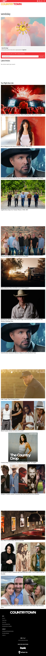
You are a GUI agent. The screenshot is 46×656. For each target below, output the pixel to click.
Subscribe (41, 56)
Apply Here (24, 49)
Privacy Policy (4, 620)
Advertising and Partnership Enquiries (8, 631)
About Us (3, 618)
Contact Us (3, 635)
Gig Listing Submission (5, 633)
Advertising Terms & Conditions (7, 626)
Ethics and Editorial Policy (6, 624)
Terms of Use (4, 622)
